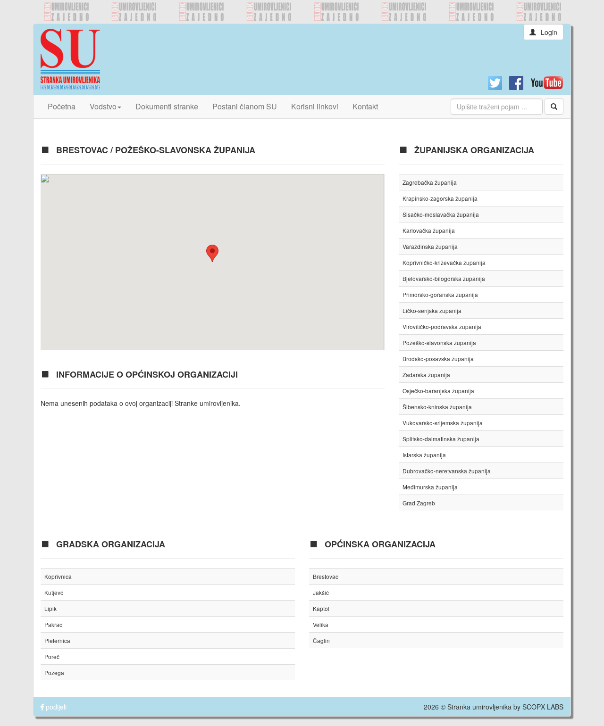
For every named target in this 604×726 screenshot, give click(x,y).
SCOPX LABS (542, 706)
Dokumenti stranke (166, 106)
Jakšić (321, 592)
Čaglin (321, 640)
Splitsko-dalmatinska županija (441, 439)
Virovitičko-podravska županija (442, 326)
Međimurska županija (430, 487)
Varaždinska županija (430, 246)
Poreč (51, 656)
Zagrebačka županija (430, 182)
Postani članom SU (244, 106)
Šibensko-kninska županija (437, 407)
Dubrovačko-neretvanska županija (447, 471)
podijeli (55, 706)
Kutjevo (54, 592)
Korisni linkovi (314, 106)
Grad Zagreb (419, 503)
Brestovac (325, 576)
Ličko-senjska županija (432, 310)
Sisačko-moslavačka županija (441, 214)
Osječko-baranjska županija (438, 391)
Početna (62, 106)
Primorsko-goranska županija (440, 294)
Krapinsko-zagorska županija (440, 198)
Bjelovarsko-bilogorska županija (444, 278)
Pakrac (53, 624)
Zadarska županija (426, 375)
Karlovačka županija (429, 230)
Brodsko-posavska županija (438, 359)
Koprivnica (58, 576)
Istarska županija (424, 455)
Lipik (50, 608)
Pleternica (57, 640)
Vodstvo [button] (103, 106)
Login (549, 32)
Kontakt (365, 106)
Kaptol (321, 608)
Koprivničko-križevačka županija (444, 262)
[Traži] (554, 107)
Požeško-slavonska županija (439, 342)
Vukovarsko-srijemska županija (443, 423)
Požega (54, 672)
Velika (320, 624)
